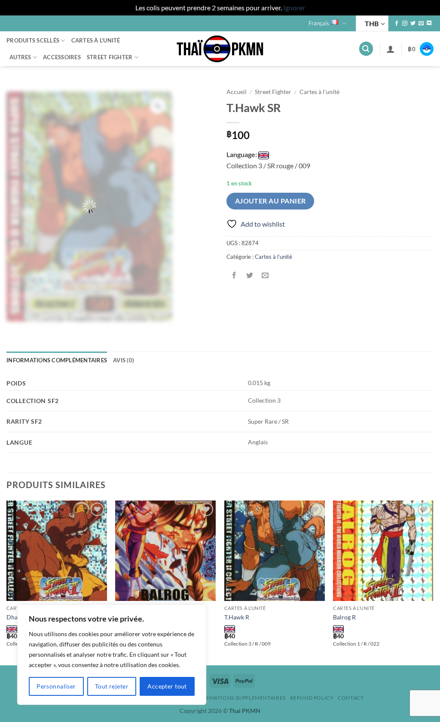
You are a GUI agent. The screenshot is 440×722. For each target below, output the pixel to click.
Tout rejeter (111, 686)
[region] (111, 654)
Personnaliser (56, 686)
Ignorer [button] (294, 7)
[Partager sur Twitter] (250, 276)
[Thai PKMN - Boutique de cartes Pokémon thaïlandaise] (220, 48)
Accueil (236, 91)
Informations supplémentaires (239, 698)
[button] (366, 49)
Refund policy (312, 698)
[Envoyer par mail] (265, 276)
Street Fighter (110, 57)
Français (319, 23)
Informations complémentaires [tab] (56, 360)
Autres (20, 57)
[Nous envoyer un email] (421, 24)
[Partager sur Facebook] (234, 276)
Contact (351, 698)
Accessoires (62, 57)
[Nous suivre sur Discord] (429, 24)
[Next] (433, 582)
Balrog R (344, 617)
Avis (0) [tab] (123, 360)
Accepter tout (166, 686)
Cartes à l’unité (95, 40)
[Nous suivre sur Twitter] (413, 24)
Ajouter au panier (270, 201)
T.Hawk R (236, 617)
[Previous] (6, 582)
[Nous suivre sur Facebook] (396, 24)
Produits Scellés (32, 40)
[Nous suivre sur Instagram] (404, 24)
